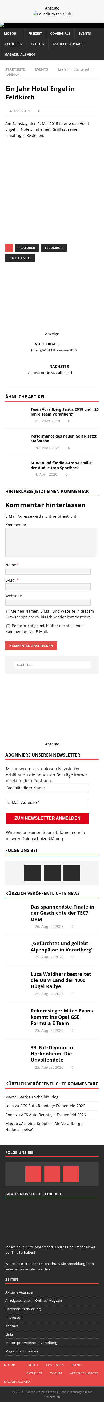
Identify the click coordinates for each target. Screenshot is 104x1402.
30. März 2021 (47, 447)
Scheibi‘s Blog (46, 1096)
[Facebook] (32, 873)
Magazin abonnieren (21, 1351)
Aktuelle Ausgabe (68, 44)
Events (85, 33)
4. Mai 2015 (20, 110)
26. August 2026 (49, 926)
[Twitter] (52, 873)
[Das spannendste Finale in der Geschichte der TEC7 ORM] (16, 912)
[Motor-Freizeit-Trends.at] (23, 25)
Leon (9, 1105)
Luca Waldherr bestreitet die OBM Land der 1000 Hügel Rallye (61, 980)
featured (27, 248)
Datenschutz (58, 185)
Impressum (14, 1317)
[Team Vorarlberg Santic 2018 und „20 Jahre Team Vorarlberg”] (16, 415)
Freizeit (35, 33)
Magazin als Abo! (19, 54)
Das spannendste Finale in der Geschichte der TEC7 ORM (62, 912)
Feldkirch (54, 248)
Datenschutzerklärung (42, 839)
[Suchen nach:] (52, 664)
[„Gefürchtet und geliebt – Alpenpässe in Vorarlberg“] (16, 948)
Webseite (13, 595)
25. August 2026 (49, 956)
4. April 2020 (46, 474)
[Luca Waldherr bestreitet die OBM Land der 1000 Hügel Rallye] (16, 979)
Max (9, 1123)
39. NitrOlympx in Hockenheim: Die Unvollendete (52, 1053)
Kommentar (15, 524)
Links (9, 1334)
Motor (10, 33)
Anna (10, 1114)
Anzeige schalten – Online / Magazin (33, 1300)
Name (10, 564)
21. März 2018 (47, 420)
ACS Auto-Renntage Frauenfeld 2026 (52, 1105)
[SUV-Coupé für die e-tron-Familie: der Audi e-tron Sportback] (16, 469)
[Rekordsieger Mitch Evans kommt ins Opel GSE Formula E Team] (16, 1016)
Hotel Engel (20, 258)
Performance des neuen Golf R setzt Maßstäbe (64, 438)
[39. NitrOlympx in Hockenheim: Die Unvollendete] (16, 1052)
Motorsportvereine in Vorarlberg (31, 1342)
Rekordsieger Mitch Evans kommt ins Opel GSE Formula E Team (62, 1016)
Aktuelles (13, 44)
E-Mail (11, 580)
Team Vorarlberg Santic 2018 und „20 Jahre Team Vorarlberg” (65, 412)
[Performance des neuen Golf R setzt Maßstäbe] (16, 442)
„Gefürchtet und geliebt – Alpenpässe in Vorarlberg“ (62, 946)
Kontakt (11, 1326)
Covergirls (60, 33)
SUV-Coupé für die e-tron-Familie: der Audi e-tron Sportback (62, 465)
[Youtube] (71, 873)
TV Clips (37, 44)
